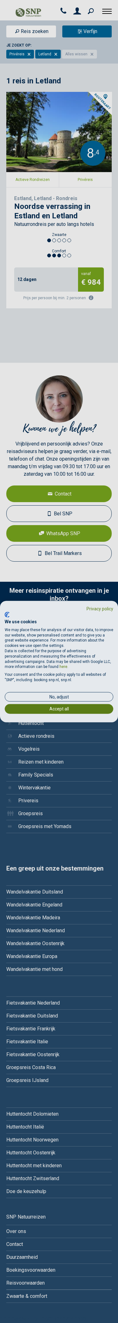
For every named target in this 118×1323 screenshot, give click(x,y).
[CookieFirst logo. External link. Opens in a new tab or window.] (7, 615)
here (63, 666)
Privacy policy (100, 608)
